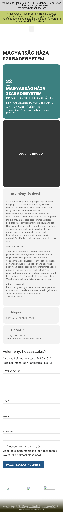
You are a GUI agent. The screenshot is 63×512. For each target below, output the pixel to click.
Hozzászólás (13, 371)
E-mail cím (10, 416)
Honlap (8, 431)
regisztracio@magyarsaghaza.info (32, 254)
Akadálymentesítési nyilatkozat (31, 509)
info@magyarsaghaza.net (40, 279)
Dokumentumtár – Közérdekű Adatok (41, 508)
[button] (31, 29)
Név (6, 401)
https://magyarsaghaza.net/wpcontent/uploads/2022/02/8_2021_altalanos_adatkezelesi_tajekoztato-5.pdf (31, 290)
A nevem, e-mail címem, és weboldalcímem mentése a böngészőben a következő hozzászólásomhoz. (30, 451)
